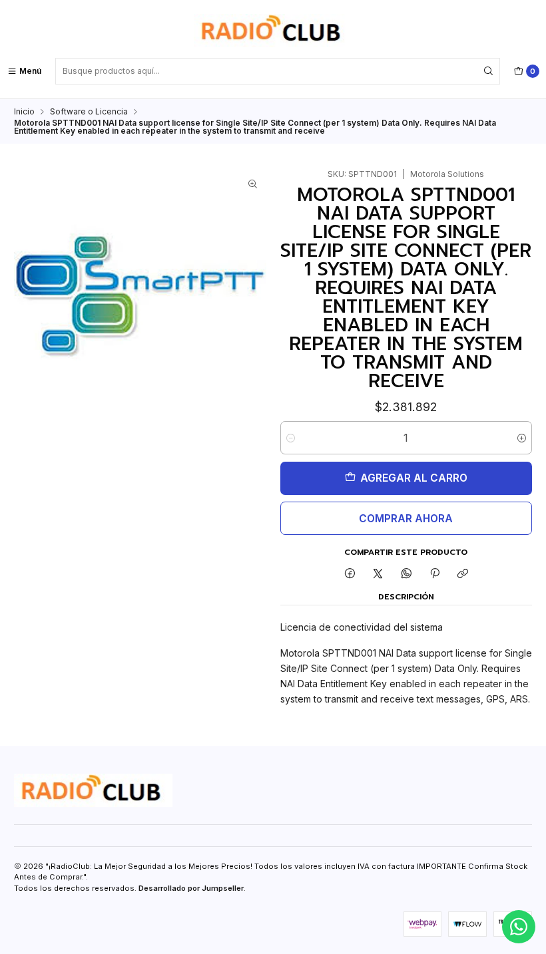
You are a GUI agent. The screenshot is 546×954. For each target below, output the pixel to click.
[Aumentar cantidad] (521, 438)
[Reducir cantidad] (290, 438)
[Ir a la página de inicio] (273, 30)
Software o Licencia (89, 112)
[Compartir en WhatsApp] (407, 574)
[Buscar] (488, 71)
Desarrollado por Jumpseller (191, 888)
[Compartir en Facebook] (350, 574)
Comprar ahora (406, 518)
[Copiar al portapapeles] (463, 574)
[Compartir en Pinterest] (435, 574)
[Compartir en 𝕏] (378, 574)
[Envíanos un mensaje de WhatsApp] (518, 926)
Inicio (24, 112)
